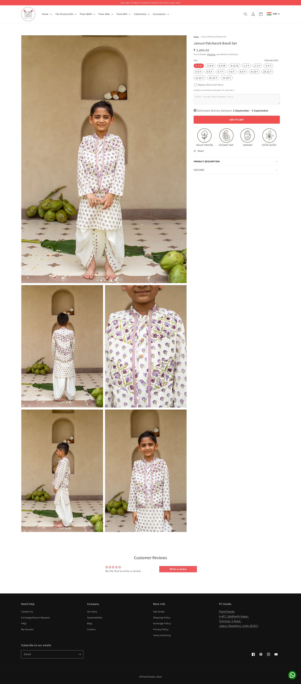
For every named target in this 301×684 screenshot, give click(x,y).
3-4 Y (268, 65)
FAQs (23, 623)
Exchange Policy (162, 623)
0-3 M (198, 65)
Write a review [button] (178, 569)
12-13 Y (213, 77)
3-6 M (210, 65)
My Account (27, 629)
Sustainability (94, 617)
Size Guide (159, 611)
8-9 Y (243, 71)
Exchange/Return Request (35, 617)
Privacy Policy (161, 629)
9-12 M (234, 65)
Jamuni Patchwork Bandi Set (213, 36)
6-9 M (222, 65)
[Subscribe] (79, 654)
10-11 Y (267, 71)
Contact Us (27, 611)
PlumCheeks (148, 676)
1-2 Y (246, 65)
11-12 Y (199, 77)
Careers (91, 629)
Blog (89, 623)
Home (196, 36)
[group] (150, 3)
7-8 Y (232, 71)
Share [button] (201, 150)
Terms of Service (162, 635)
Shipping (211, 54)
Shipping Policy (161, 617)
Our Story (92, 611)
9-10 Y (254, 71)
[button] (245, 14)
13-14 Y (227, 77)
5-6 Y (209, 71)
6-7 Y (220, 71)
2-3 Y (257, 65)
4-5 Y (198, 71)
